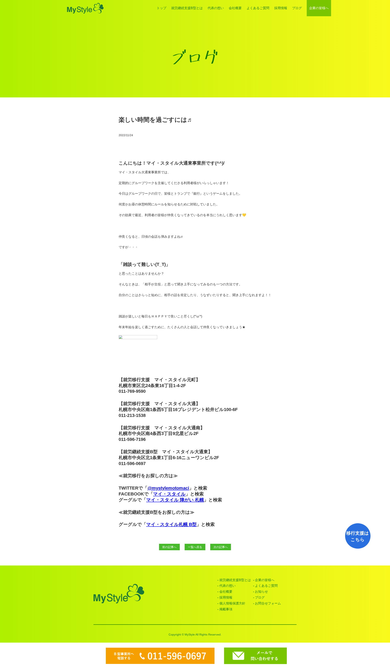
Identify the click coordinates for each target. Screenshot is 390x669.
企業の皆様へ (319, 8)
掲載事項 (225, 609)
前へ (169, 547)
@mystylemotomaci (168, 488)
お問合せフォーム (268, 603)
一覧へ (195, 547)
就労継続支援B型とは (187, 8)
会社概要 (235, 8)
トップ (161, 8)
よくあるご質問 (258, 8)
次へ (220, 547)
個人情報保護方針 (232, 603)
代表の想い (216, 8)
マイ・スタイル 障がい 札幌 (175, 499)
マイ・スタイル (169, 493)
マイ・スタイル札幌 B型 (171, 524)
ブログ (297, 8)
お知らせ (261, 591)
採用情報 (280, 8)
